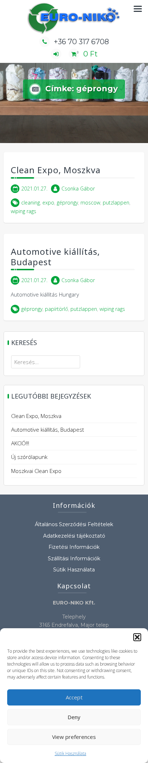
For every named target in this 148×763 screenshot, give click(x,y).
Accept (74, 697)
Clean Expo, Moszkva (56, 170)
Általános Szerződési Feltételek (74, 524)
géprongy (67, 202)
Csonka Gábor (78, 188)
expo (48, 202)
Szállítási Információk (74, 558)
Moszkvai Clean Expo (36, 470)
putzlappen (116, 202)
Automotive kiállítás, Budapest (55, 256)
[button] (137, 637)
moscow (90, 202)
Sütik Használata (70, 753)
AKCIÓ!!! (20, 443)
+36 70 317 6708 (81, 41)
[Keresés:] (45, 362)
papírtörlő (56, 308)
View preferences (74, 736)
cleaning (30, 202)
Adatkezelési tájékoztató (74, 536)
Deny (74, 717)
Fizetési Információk (74, 547)
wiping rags (23, 211)
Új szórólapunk (29, 456)
